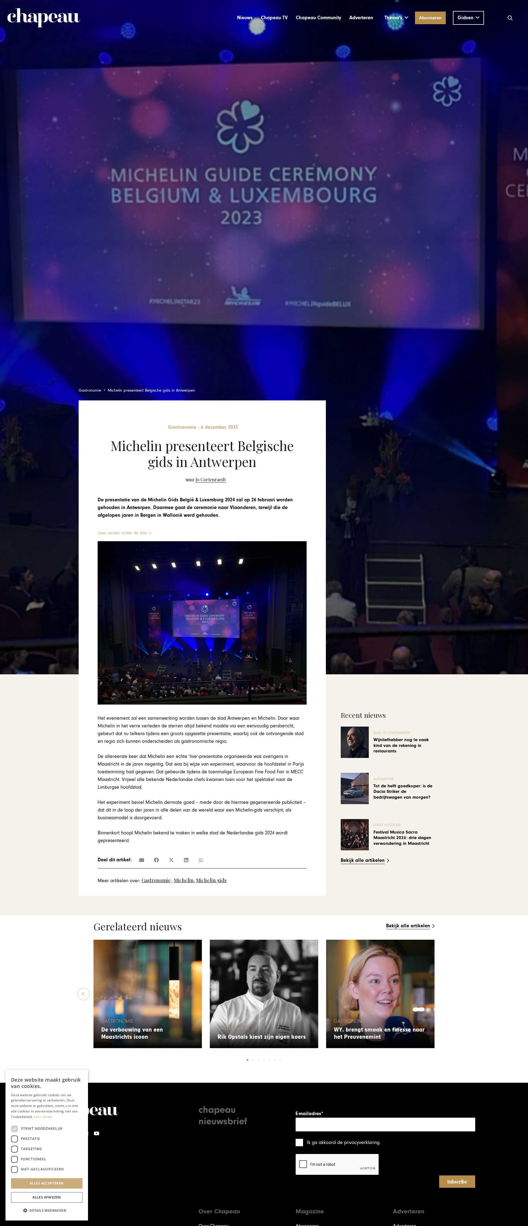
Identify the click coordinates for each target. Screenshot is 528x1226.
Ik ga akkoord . (344, 1142)
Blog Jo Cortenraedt (391, 733)
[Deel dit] (156, 860)
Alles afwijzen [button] (46, 1197)
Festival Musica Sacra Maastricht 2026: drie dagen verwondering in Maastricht (402, 837)
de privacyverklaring (358, 1142)
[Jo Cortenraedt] (206, 480)
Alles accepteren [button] (47, 1183)
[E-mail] (141, 860)
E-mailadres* (309, 1114)
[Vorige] (83, 994)
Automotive (383, 779)
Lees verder (43, 1116)
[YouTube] (96, 1133)
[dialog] (47, 1145)
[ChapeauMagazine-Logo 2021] (43, 18)
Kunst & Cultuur (387, 825)
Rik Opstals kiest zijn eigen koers (262, 1036)
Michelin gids (211, 880)
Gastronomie (156, 880)
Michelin (184, 880)
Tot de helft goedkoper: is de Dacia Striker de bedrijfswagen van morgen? (402, 791)
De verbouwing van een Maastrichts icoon (132, 1033)
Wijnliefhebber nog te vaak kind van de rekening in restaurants (401, 745)
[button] (396, 18)
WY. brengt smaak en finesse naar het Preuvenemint (379, 1033)
